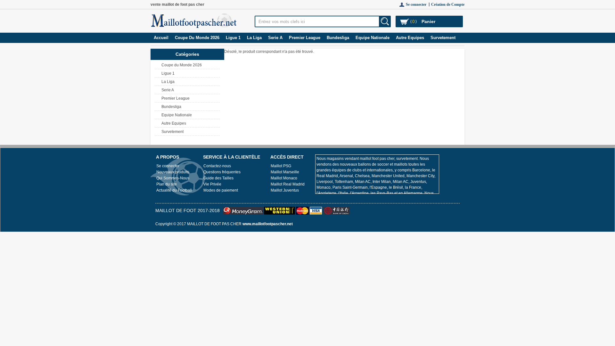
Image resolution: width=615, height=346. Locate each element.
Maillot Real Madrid (288, 184)
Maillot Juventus (285, 190)
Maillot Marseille (285, 172)
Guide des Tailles (218, 178)
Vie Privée (212, 184)
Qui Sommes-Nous (172, 178)
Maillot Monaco (284, 178)
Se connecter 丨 (418, 4)
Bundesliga (338, 37)
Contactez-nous (217, 166)
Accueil (161, 37)
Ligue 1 (233, 37)
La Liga (254, 37)
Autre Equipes (410, 37)
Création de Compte (447, 4)
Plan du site (166, 184)
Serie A (275, 37)
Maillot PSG (281, 166)
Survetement (442, 37)
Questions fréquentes (222, 172)
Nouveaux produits (172, 172)
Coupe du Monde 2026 (197, 37)
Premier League (304, 37)
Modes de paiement (220, 190)
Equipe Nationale (373, 37)
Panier (428, 21)
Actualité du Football (174, 190)
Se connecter (167, 166)
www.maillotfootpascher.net (267, 224)
